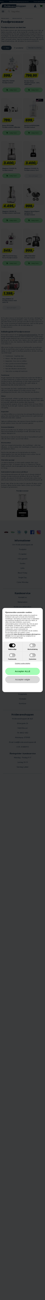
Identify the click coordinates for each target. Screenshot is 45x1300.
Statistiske (32, 659)
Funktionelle (12, 659)
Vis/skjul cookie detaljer (22, 663)
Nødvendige (12, 649)
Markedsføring (33, 649)
